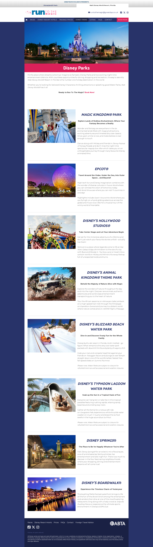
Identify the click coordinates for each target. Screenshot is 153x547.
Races (32, 20)
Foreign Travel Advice (85, 522)
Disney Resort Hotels (47, 20)
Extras (93, 20)
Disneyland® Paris (50, 5)
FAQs (100, 20)
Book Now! (89, 92)
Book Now (122, 20)
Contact (108, 20)
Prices (56, 522)
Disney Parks (81, 20)
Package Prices (66, 20)
